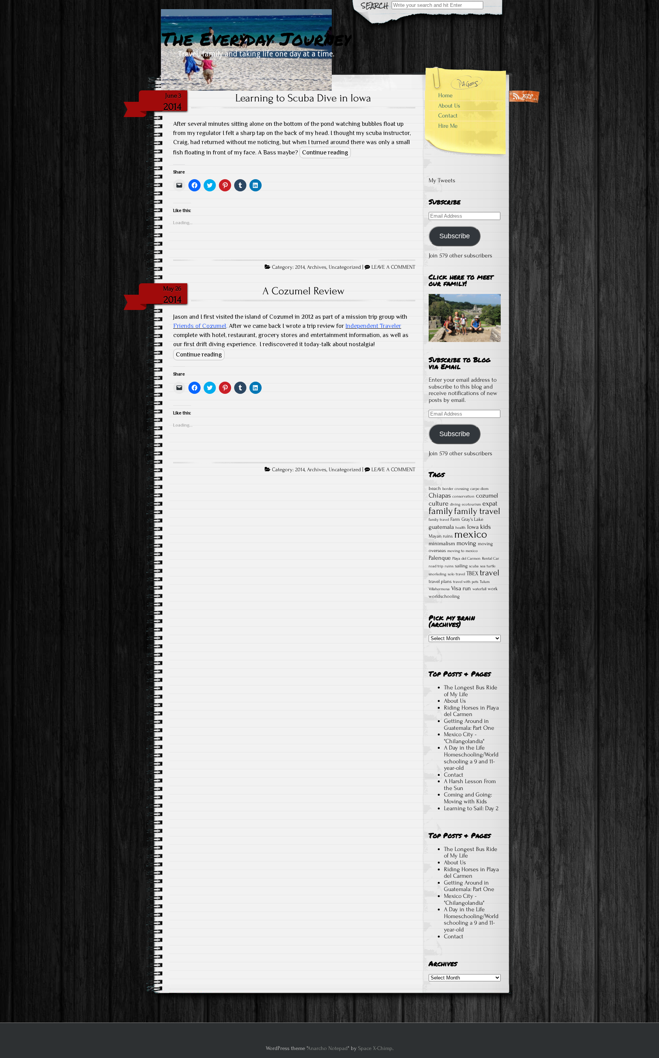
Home (445, 95)
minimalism (442, 544)
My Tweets (442, 180)
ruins (449, 566)
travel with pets (465, 582)
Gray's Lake (472, 519)
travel (489, 573)
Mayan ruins (441, 536)
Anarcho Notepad (327, 1048)
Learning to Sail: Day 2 (471, 808)
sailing (461, 565)
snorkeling (437, 574)
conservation (463, 496)
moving (466, 543)
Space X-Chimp (375, 1048)
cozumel (487, 495)
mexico (470, 534)
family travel (477, 511)
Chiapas (440, 495)
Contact (448, 115)
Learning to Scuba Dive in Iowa (303, 98)
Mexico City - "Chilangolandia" (464, 738)
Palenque (440, 557)
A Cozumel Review (303, 291)
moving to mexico (462, 551)
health (460, 527)
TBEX (472, 573)
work (493, 588)
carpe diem (479, 488)
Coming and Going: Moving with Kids (468, 798)
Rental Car (490, 558)
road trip (436, 566)
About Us (449, 105)
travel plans (440, 581)
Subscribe (454, 236)
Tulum (485, 582)
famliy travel (439, 519)
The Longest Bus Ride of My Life (470, 691)
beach (435, 488)
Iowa (473, 526)
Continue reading (325, 152)
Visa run (461, 588)
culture (438, 503)
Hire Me (448, 125)
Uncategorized (345, 267)
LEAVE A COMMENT (393, 267)
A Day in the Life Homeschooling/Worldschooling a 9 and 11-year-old (471, 757)
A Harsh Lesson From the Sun (470, 784)
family (441, 511)
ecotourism (471, 504)
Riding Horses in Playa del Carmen (471, 711)
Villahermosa (439, 589)
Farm (455, 519)
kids (485, 526)
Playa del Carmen (466, 558)
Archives (316, 267)
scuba (474, 566)
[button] (465, 318)
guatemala (441, 526)
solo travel (456, 574)
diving (455, 504)
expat (489, 503)
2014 (300, 267)
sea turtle (487, 566)
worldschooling (444, 596)
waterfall (479, 589)
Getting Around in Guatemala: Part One (469, 724)
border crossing (455, 488)
